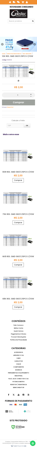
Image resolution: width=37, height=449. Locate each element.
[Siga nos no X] (13, 394)
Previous (2, 44)
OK (27, 125)
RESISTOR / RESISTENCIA (14, 53)
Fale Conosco (18, 325)
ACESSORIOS (18, 352)
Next (34, 44)
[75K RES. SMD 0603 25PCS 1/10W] (18, 204)
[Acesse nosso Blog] (28, 394)
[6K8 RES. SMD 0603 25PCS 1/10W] (18, 247)
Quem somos (18, 331)
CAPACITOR (18, 361)
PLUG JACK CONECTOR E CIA (18, 379)
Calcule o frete (18, 120)
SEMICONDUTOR (18, 387)
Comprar (18, 102)
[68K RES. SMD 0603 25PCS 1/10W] (18, 289)
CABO (18, 358)
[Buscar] (33, 21)
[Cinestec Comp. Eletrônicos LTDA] (18, 13)
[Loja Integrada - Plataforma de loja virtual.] (18, 446)
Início (3, 53)
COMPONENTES (18, 367)
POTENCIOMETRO (19, 382)
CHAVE (18, 364)
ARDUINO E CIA (18, 355)
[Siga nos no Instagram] (23, 394)
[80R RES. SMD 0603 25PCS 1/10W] (18, 162)
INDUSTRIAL (18, 376)
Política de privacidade (18, 340)
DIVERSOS (18, 370)
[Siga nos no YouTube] (18, 394)
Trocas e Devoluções (18, 337)
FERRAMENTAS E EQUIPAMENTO (18, 373)
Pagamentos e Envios (18, 334)
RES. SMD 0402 (27, 53)
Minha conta (18, 328)
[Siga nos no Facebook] (8, 394)
